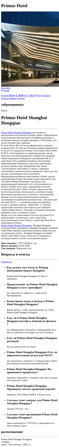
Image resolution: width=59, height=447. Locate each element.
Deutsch (46, 95)
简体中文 (13, 95)
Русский (5, 90)
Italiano (12, 98)
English (4, 95)
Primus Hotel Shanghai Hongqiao (16, 132)
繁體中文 (22, 95)
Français (5, 98)
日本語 (31, 95)
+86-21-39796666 (18, 442)
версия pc (5, 88)
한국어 (39, 95)
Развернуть (6, 262)
